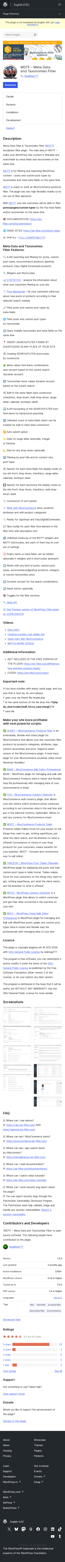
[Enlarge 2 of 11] (27, 1029)
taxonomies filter (37, 1311)
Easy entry (14, 629)
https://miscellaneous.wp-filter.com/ (26, 1157)
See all (58, 1371)
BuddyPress (11, 1507)
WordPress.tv (12, 1482)
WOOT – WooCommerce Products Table (29, 824)
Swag (38, 1482)
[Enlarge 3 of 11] (27, 1049)
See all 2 (58, 1298)
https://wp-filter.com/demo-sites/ (41, 230)
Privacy (7, 1455)
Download (10, 85)
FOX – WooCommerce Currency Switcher (29, 794)
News (6, 1445)
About (6, 1439)
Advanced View (12, 1319)
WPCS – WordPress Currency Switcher (28, 892)
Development (13, 120)
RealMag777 (31, 76)
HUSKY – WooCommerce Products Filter (29, 730)
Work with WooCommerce (21, 507)
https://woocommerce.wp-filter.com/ (26, 1141)
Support (10, 128)
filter (32, 1305)
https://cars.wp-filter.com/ (20, 1124)
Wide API (12, 602)
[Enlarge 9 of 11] (57, 1068)
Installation (12, 112)
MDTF (49, 145)
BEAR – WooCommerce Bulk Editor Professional (33, 769)
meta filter (41, 1305)
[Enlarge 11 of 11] (57, 1100)
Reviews (11, 104)
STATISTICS (14, 280)
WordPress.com (13, 1491)
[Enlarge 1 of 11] (27, 1011)
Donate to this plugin (14, 1421)
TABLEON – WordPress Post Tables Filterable (32, 863)
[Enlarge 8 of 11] (57, 1048)
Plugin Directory (11, 13)
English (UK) (17, 1521)
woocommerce (54, 1311)
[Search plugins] (35, 35)
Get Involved (41, 1465)
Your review (9, 1371)
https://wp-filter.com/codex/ (33, 672)
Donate (39, 1476)
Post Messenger (16, 291)
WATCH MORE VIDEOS (21, 643)
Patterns (39, 1455)
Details (10, 96)
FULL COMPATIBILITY (32, 237)
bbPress (9, 1502)
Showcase (40, 1439)
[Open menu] (60, 4)
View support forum (14, 1393)
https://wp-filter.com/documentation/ (26, 1168)
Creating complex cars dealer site (26, 634)
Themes (38, 1445)
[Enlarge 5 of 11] (27, 1078)
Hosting (7, 1450)
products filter (54, 1305)
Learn (6, 1465)
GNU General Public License (24, 951)
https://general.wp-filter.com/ (19, 1129)
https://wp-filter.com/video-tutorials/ (26, 1180)
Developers (9, 1476)
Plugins (38, 1450)
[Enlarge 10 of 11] (57, 1083)
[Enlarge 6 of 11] (57, 1011)
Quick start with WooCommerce (25, 638)
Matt (7, 1497)
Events (38, 1471)
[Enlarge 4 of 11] (27, 1068)
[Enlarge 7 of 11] (57, 1030)
